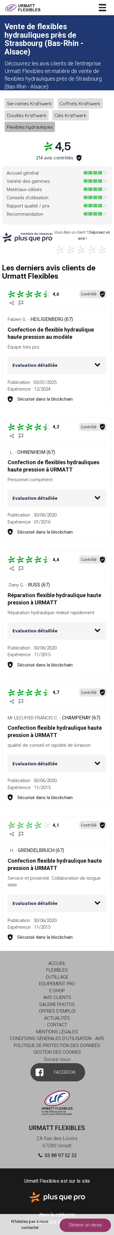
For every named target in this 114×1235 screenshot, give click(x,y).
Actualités (57, 1018)
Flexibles (57, 970)
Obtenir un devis (85, 1225)
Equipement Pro (57, 983)
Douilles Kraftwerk (27, 115)
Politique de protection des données (57, 1045)
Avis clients (57, 997)
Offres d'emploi (57, 1011)
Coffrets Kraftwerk (80, 103)
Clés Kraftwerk (70, 115)
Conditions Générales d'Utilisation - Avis (57, 1038)
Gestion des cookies (57, 1052)
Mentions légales (57, 1032)
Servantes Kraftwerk (29, 103)
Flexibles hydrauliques (30, 127)
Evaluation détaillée (34, 365)
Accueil (57, 963)
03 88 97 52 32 (60, 1155)
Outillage (57, 977)
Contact (57, 1025)
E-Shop (57, 990)
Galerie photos (57, 1004)
